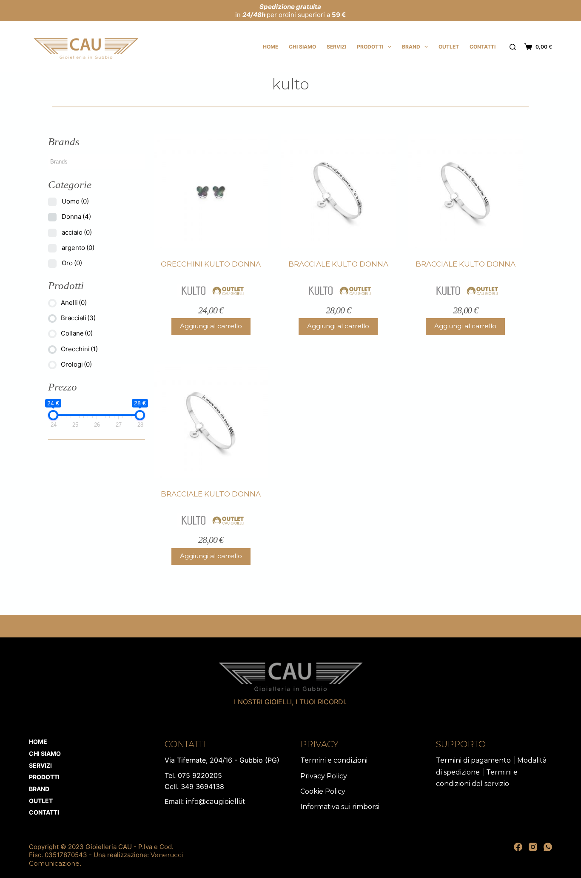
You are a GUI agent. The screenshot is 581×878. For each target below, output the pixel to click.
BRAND (411, 46)
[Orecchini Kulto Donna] (211, 191)
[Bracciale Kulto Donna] (338, 191)
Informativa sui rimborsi (339, 807)
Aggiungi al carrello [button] (211, 326)
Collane (77, 333)
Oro (72, 263)
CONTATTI (483, 46)
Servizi (336, 46)
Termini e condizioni (333, 760)
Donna (76, 216)
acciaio (77, 232)
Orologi (76, 364)
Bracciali (78, 318)
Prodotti (370, 46)
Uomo (75, 201)
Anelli (74, 302)
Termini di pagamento (473, 760)
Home (270, 46)
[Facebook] (518, 847)
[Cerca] (513, 47)
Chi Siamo (302, 46)
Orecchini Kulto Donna (211, 264)
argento (78, 248)
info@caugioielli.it (215, 802)
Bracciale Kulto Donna (338, 264)
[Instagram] (533, 847)
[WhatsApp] (548, 847)
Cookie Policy (322, 791)
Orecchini (79, 349)
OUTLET (449, 46)
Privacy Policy (323, 776)
